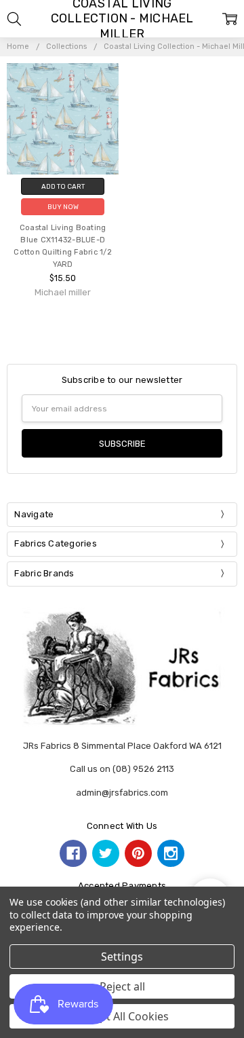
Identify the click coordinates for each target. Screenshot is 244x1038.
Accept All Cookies (122, 1016)
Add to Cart (63, 186)
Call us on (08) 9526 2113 (122, 769)
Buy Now (63, 206)
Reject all (122, 986)
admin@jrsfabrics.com (122, 792)
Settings (122, 956)
